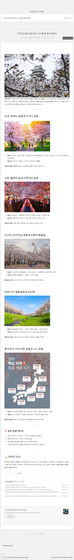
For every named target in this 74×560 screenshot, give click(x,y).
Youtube (21, 557)
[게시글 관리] (13, 473)
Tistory (60, 557)
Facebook (16, 557)
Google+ (26, 557)
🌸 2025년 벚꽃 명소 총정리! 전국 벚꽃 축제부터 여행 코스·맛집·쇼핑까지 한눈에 (28, 489)
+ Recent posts (7, 545)
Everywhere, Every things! (16, 510)
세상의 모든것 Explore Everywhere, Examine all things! (22, 512)
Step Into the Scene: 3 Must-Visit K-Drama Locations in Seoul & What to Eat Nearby (30, 496)
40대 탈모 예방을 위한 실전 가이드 (15, 485)
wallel (70, 557)
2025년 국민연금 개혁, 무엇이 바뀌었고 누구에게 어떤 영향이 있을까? (25, 487)
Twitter (11, 557)
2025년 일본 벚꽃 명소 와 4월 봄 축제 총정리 (17, 18)
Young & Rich (9, 481)
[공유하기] (10, 473)
